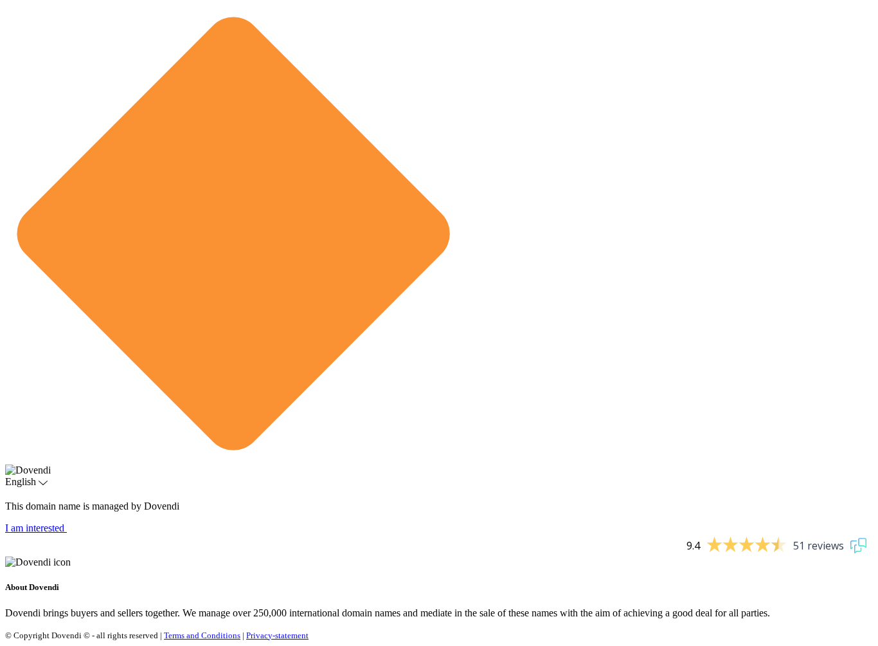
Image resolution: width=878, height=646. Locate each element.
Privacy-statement (277, 635)
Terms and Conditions (202, 635)
